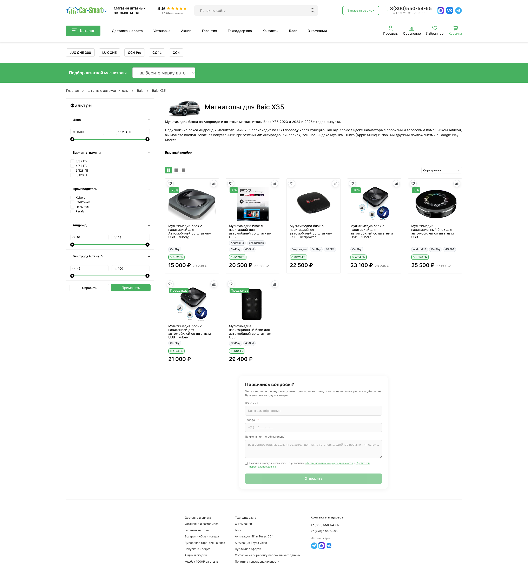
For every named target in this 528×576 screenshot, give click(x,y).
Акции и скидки (196, 555)
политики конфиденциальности (334, 463)
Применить (131, 288)
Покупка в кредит (197, 549)
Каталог (87, 30)
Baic (140, 90)
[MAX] (440, 10)
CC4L (156, 53)
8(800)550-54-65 (411, 8)
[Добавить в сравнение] (213, 183)
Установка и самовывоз (201, 523)
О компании (317, 31)
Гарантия (209, 31)
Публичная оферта (248, 549)
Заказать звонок (360, 10)
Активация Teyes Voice (251, 542)
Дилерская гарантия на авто (205, 542)
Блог (293, 31)
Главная (72, 90)
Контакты (270, 31)
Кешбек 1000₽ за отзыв (201, 561)
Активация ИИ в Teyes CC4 (254, 536)
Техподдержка (240, 31)
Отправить (313, 478)
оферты (309, 463)
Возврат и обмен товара (202, 536)
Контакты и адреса (327, 517)
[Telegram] (458, 10)
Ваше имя (251, 403)
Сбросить (89, 287)
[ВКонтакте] (449, 10)
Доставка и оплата (127, 31)
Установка (161, 31)
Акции (186, 31)
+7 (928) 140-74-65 (324, 531)
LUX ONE (109, 53)
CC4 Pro (134, 53)
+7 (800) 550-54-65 (324, 525)
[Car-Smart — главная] (86, 11)
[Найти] (313, 10)
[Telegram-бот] (314, 545)
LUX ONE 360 (80, 53)
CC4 (176, 53)
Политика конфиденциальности (257, 561)
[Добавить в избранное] (170, 183)
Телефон (252, 420)
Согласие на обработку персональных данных (268, 555)
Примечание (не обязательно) (265, 436)
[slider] (72, 139)
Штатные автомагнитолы (107, 90)
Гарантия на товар (198, 530)
